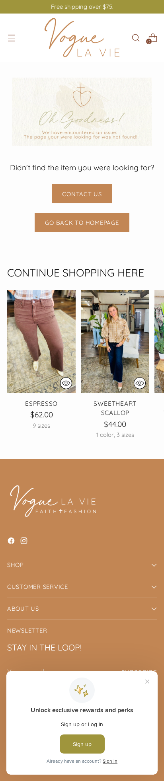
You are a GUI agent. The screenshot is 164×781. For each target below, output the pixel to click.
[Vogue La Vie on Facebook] (12, 542)
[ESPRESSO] (41, 341)
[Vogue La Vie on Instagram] (24, 542)
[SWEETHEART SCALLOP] (115, 341)
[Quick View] (66, 383)
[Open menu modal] (11, 37)
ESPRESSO (41, 403)
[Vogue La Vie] (82, 37)
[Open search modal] (135, 37)
